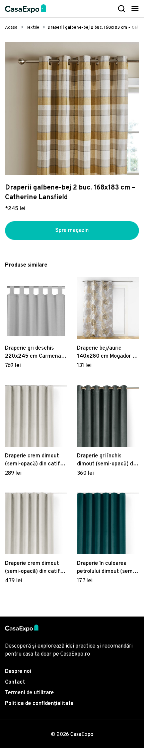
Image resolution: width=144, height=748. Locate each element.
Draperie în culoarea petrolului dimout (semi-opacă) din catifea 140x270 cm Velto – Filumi (106, 568)
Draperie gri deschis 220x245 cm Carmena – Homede (35, 352)
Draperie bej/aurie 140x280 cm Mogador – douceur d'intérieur (106, 352)
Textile (32, 27)
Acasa (11, 27)
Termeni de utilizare (29, 693)
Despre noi (18, 671)
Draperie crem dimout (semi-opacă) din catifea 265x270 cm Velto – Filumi (35, 460)
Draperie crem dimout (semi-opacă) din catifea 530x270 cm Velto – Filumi (35, 568)
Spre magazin (72, 230)
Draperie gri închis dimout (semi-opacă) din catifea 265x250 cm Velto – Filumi (107, 460)
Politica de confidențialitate (39, 703)
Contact (15, 682)
